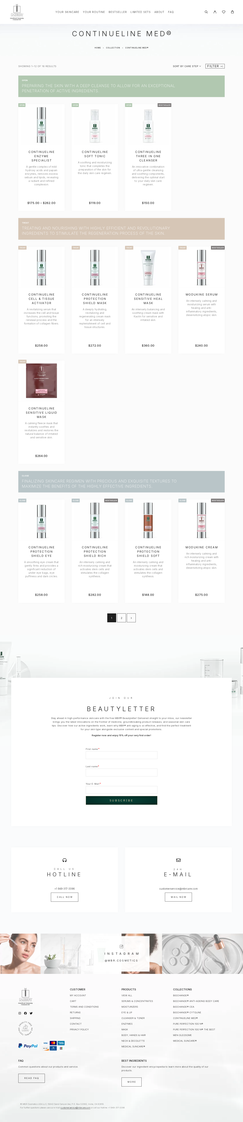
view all (127, 995)
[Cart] (232, 12)
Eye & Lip (127, 1012)
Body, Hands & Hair (134, 1035)
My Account (78, 995)
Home (98, 48)
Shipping (75, 1018)
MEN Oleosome (182, 1035)
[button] (64, 897)
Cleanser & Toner (133, 1018)
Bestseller (118, 12)
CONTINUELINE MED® (185, 1018)
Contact (76, 1023)
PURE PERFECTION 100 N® (188, 1023)
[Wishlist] (223, 12)
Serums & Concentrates (137, 1001)
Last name (92, 766)
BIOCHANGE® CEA (183, 1006)
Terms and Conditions (84, 1006)
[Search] (206, 12)
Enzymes (127, 1023)
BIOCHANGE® (181, 995)
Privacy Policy (79, 1029)
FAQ (171, 12)
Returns (75, 1012)
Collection (113, 48)
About (159, 12)
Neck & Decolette (133, 1040)
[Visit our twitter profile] (31, 1013)
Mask (125, 1029)
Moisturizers (130, 1006)
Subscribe (121, 800)
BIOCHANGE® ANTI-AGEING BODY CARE (196, 1001)
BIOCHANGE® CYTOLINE (187, 1012)
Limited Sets (141, 12)
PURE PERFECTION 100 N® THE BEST (194, 1029)
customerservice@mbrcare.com (75, 1107)
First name (93, 748)
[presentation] (41, 175)
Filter (213, 66)
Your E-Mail (93, 783)
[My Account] (215, 12)
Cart (73, 1001)
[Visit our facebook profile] (25, 1013)
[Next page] (131, 617)
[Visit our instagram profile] (20, 1013)
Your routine (94, 12)
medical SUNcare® (133, 1046)
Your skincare (67, 12)
